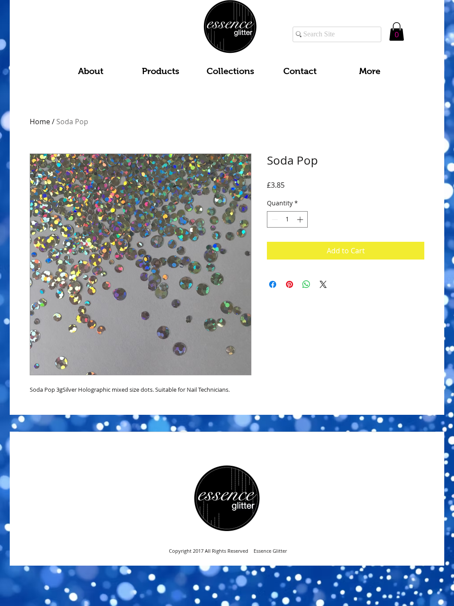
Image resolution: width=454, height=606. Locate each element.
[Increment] (300, 219)
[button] (396, 31)
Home (40, 121)
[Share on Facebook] (272, 284)
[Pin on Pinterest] (289, 284)
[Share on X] (323, 284)
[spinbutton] (287, 219)
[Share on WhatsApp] (306, 284)
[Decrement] (273, 219)
